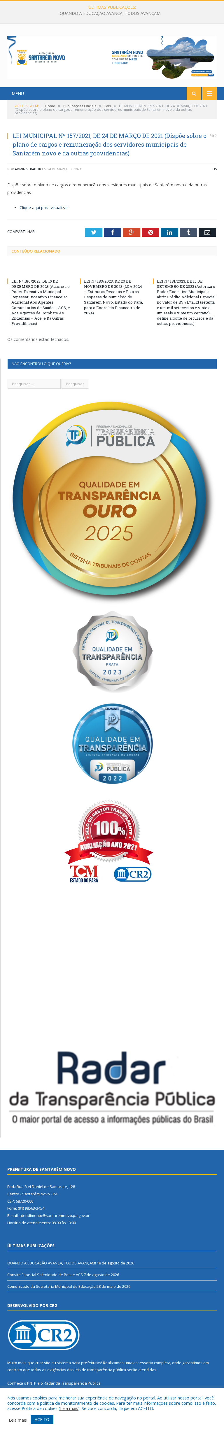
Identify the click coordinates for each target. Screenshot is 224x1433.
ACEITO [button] (42, 1419)
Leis (214, 169)
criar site (42, 1362)
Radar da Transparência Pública (72, 1383)
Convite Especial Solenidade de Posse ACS (110, 13)
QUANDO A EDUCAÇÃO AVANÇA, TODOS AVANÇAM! (51, 1263)
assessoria (143, 1362)
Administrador (28, 169)
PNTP (31, 1383)
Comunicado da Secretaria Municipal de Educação (51, 1286)
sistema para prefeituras (79, 1362)
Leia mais (69, 1408)
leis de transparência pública (100, 1369)
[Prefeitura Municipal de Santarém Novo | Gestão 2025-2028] (112, 56)
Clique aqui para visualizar (44, 207)
